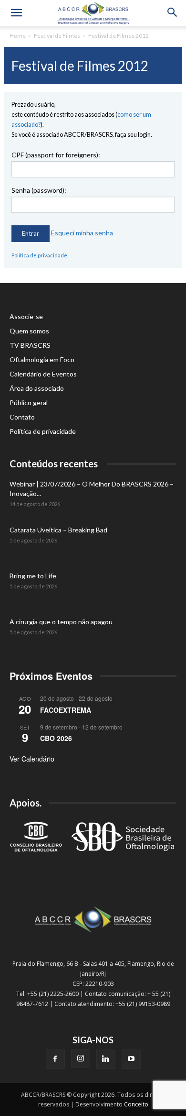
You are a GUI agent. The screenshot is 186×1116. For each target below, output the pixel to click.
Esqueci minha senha (82, 233)
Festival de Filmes (57, 35)
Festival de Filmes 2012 (118, 35)
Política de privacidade (39, 255)
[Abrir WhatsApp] (162, 1091)
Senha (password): (38, 190)
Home (18, 35)
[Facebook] (55, 1059)
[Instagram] (80, 1058)
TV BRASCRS (30, 345)
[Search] (172, 13)
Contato (22, 417)
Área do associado (37, 388)
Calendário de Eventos (43, 374)
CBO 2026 (56, 738)
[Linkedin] (105, 1059)
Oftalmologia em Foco (42, 359)
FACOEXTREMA (65, 710)
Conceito (136, 1104)
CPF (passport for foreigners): (55, 155)
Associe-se (26, 316)
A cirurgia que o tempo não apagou (61, 622)
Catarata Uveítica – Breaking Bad (58, 530)
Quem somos (29, 331)
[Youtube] (131, 1059)
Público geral (29, 402)
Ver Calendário (32, 758)
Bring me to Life (33, 576)
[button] (16, 13)
